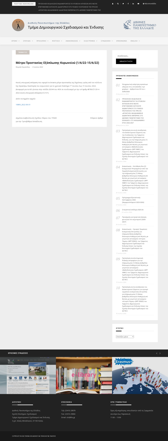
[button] (113, 3)
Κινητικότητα (127, 385)
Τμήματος (22, 52)
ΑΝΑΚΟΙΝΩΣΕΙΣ (72, 41)
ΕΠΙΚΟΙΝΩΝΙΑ (121, 41)
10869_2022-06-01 (23, 104)
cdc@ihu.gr (70, 417)
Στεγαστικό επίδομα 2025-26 (132, 210)
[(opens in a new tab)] (28, 375)
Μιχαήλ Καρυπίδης (23, 67)
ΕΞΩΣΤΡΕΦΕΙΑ (89, 41)
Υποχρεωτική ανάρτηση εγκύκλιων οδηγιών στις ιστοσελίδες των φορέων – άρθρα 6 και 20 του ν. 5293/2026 (135, 87)
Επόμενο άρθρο (96, 118)
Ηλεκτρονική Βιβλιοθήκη (76, 385)
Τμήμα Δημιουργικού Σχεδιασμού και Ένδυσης (66, 27)
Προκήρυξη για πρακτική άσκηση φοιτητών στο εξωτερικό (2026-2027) (134, 219)
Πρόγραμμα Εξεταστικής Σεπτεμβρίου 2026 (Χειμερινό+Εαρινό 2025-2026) (133, 200)
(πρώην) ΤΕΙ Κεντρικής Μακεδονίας (24, 385)
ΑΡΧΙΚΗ (14, 41)
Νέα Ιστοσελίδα (150, 3)
